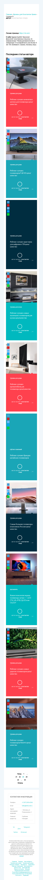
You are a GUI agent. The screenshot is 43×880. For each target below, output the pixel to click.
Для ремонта (28, 866)
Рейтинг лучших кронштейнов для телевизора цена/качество (20, 386)
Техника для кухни (16, 307)
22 (20, 777)
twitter (15, 832)
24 (26, 777)
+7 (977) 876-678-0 (27, 802)
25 (18, 780)
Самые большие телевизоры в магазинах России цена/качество (21, 526)
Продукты (24, 864)
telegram (27, 827)
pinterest (24, 832)
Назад (19, 774)
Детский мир (26, 867)
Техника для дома (16, 93)
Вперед (20, 783)
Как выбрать (14, 589)
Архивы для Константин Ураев (24, 14)
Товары (20, 861)
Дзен (19, 828)
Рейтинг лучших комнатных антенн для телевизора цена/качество (21, 101)
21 (16, 777)
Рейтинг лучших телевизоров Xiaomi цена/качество (20, 742)
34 (25, 780)
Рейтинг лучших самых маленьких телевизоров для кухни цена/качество (21, 315)
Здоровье (31, 864)
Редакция (26, 875)
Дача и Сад (17, 867)
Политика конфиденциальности (22, 872)
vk (14, 827)
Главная (9, 14)
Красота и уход (19, 869)
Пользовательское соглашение (22, 873)
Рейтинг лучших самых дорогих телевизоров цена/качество (21, 671)
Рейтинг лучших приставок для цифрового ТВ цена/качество (21, 244)
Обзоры (27, 869)
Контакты (19, 875)
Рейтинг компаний (16, 449)
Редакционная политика (22, 870)
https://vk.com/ (24, 33)
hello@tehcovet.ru (27, 805)
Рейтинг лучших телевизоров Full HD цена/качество (20, 173)
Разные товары (14, 864)
